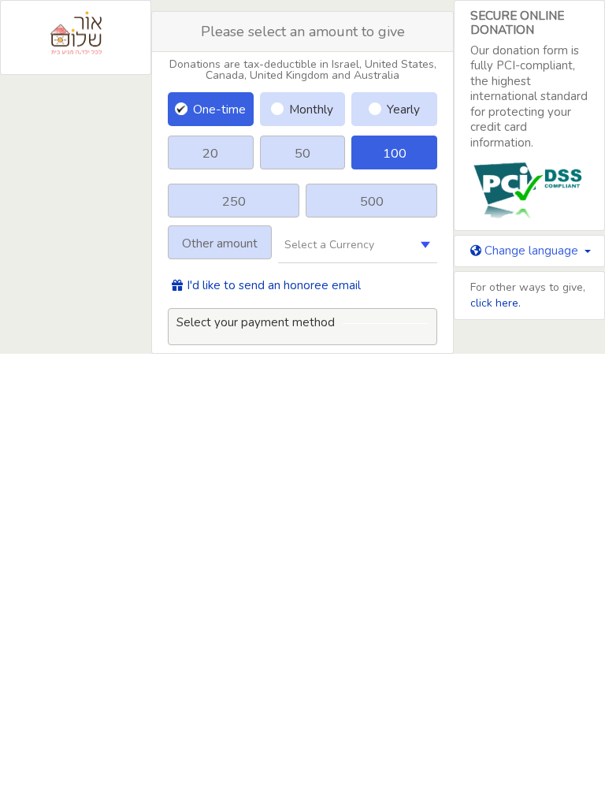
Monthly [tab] (311, 109)
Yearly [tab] (403, 109)
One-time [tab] (219, 109)
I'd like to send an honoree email (274, 286)
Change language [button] (531, 250)
